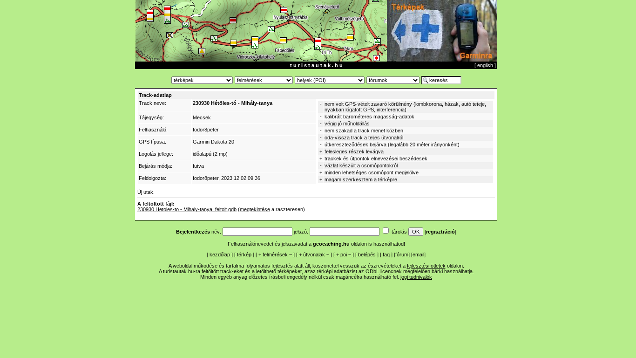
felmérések (275, 254)
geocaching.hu (331, 244)
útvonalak (314, 254)
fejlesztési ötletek (426, 265)
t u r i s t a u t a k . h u (316, 65)
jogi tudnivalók (416, 277)
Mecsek (202, 117)
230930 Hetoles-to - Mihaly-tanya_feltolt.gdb (187, 209)
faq (386, 254)
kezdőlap (220, 254)
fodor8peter (206, 129)
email (418, 254)
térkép (244, 254)
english (485, 65)
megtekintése (255, 209)
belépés (367, 254)
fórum (401, 254)
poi (343, 254)
